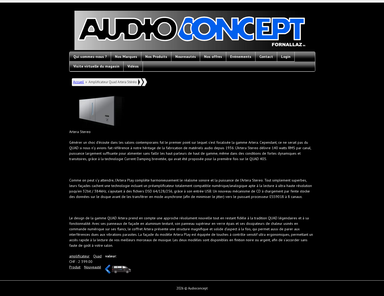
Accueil (78, 82)
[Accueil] (192, 31)
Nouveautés (185, 56)
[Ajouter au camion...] (121, 269)
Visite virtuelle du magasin (96, 66)
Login (285, 56)
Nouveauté (92, 267)
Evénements (240, 56)
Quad (97, 256)
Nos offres (213, 56)
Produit (74, 267)
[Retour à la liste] (107, 272)
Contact (266, 56)
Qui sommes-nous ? (90, 56)
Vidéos (133, 66)
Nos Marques (126, 56)
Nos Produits (156, 56)
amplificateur (79, 256)
